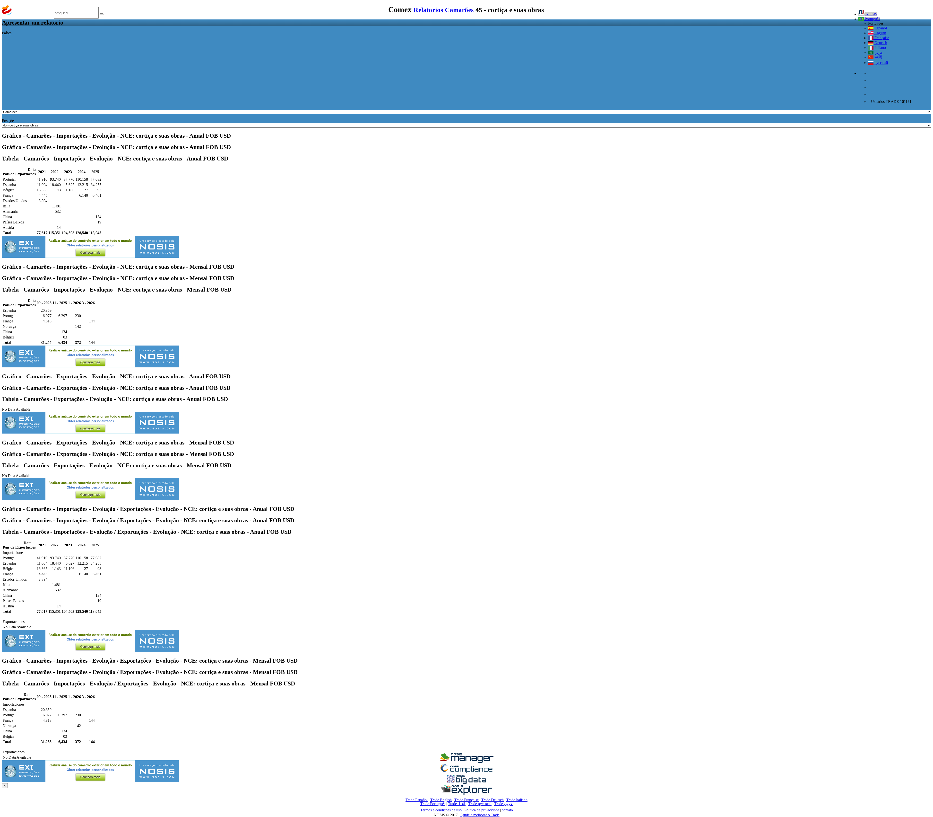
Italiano (879, 47)
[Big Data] (466, 783)
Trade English (441, 800)
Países (6, 33)
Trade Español (417, 800)
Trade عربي (503, 804)
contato (507, 810)
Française (881, 38)
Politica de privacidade (482, 810)
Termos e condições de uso (441, 810)
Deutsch (880, 43)
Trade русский (480, 804)
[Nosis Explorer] (466, 793)
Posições (8, 121)
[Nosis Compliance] (466, 772)
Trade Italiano (516, 800)
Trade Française (466, 800)
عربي (878, 52)
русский (880, 63)
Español (880, 28)
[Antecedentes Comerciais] (466, 762)
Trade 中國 (457, 804)
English (879, 33)
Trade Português (432, 804)
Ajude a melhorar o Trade (480, 815)
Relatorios (428, 10)
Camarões (459, 10)
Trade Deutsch (492, 800)
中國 (877, 57)
